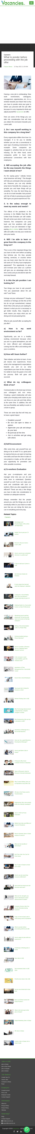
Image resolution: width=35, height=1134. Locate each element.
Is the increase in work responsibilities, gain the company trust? (21, 658)
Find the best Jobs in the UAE (22, 979)
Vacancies (16, 1128)
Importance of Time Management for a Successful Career (22, 669)
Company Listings (6, 1081)
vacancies (19, 112)
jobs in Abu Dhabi (6, 1066)
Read (2, 1084)
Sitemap (3, 1110)
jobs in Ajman (5, 1071)
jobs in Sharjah (5, 1068)
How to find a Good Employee (22, 678)
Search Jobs (4, 1079)
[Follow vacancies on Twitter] (17, 1131)
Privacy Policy (5, 1105)
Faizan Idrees (8, 66)
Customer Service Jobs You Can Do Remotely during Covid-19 (22, 908)
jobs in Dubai (4, 1064)
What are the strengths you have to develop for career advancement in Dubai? (22, 897)
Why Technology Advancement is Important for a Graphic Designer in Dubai (23, 710)
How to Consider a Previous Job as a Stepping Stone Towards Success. (22, 648)
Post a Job (4, 1092)
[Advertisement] (17, 25)
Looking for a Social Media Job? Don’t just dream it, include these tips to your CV (22, 596)
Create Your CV (5, 1077)
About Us (3, 1103)
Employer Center (5, 1095)
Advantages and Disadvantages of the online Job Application (22, 523)
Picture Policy (5, 1108)
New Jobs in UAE (19, 958)
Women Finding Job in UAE (22, 698)
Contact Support (5, 1097)
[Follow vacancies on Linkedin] (21, 1131)
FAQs (2, 1116)
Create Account (5, 1090)
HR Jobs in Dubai (19, 1031)
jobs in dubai (13, 229)
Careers (7, 517)
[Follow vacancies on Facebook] (14, 1131)
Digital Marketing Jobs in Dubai (23, 1020)
